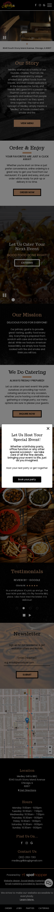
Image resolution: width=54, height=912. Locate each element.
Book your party (27, 479)
